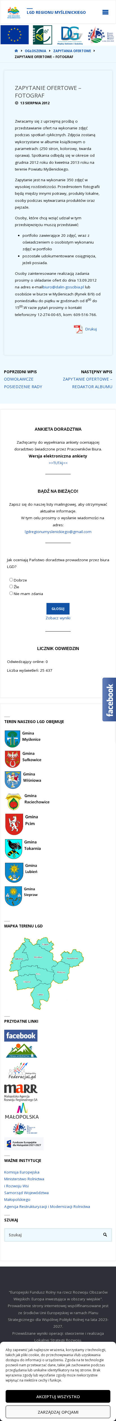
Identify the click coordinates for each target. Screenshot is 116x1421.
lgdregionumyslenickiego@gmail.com (58, 531)
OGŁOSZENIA (35, 51)
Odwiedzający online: (26, 661)
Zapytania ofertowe (72, 51)
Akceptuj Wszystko (58, 1396)
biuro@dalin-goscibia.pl (63, 286)
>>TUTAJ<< (58, 462)
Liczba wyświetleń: (23, 670)
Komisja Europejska (21, 1172)
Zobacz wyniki (58, 617)
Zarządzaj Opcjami (58, 1412)
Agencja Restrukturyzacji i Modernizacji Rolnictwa (47, 1206)
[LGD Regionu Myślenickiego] (13, 12)
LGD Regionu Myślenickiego (56, 12)
